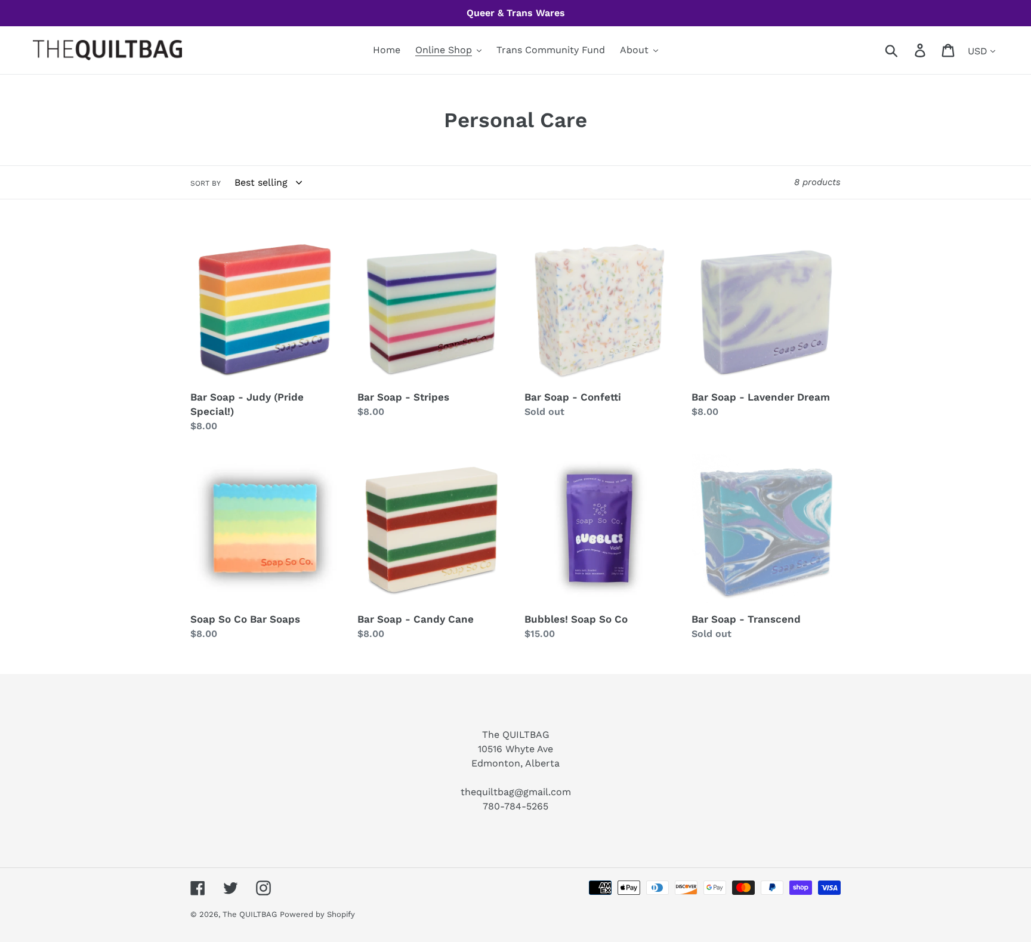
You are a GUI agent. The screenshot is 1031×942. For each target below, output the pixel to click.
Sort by (205, 183)
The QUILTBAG (250, 914)
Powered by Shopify (317, 914)
